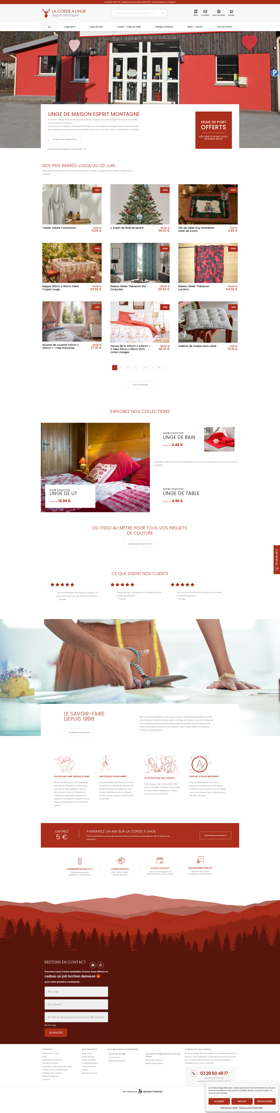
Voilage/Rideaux (90, 1063)
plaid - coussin (195, 26)
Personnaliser (265, 1101)
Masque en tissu (89, 1073)
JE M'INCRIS (56, 1032)
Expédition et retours (52, 1059)
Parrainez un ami (50, 1063)
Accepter (219, 1101)
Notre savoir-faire (50, 1053)
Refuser (242, 1101)
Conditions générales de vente (57, 1066)
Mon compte (219, 15)
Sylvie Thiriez (89, 129)
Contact (205, 15)
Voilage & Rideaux (164, 26)
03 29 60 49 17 (214, 1073)
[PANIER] (231, 12)
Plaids (85, 1069)
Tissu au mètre (224, 26)
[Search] (163, 13)
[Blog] (196, 11)
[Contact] (205, 11)
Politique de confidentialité (251, 1107)
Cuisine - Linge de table (129, 26)
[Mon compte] (219, 11)
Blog (196, 15)
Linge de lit (69, 26)
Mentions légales (50, 1076)
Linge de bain (96, 26)
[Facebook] (93, 965)
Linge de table (181, 493)
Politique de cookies (229, 1107)
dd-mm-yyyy (50, 1025)
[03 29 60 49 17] (194, 1073)
